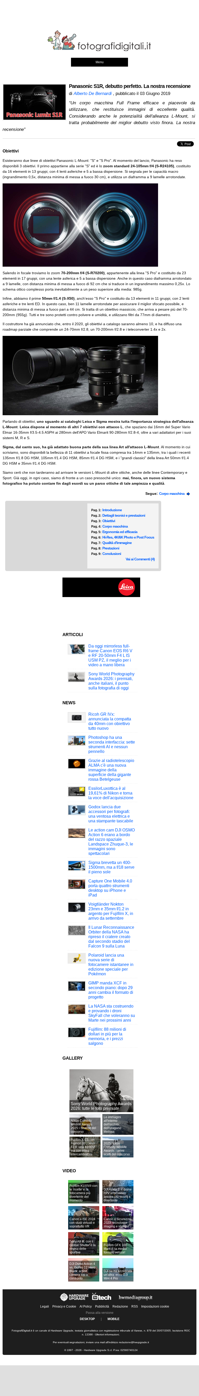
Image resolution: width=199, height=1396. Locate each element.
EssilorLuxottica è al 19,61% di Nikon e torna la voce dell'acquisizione (110, 793)
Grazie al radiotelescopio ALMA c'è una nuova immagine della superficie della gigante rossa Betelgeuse (111, 770)
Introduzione (112, 510)
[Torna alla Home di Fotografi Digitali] (99, 50)
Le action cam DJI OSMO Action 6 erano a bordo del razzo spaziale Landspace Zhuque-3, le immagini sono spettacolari (111, 842)
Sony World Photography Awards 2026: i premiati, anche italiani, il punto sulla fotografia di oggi (111, 681)
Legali (44, 1306)
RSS (134, 1306)
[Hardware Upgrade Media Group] (135, 1301)
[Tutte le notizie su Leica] (101, 596)
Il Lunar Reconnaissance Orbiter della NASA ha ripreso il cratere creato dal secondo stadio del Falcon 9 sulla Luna (111, 936)
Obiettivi (108, 521)
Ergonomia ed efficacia (119, 532)
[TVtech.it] (102, 1301)
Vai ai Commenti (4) (140, 559)
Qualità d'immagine (117, 543)
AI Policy (86, 1306)
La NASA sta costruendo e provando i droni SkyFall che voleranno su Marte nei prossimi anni (111, 1013)
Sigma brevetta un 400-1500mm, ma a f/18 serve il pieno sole (111, 867)
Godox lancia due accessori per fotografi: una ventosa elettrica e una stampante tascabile (110, 814)
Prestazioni (110, 548)
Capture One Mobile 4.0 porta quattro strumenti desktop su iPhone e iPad (110, 888)
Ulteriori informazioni (107, 1334)
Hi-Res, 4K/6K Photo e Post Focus (128, 537)
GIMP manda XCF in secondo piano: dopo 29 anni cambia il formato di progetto (110, 990)
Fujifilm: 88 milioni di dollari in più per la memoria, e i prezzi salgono (107, 1036)
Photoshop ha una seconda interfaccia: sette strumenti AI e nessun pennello (111, 744)
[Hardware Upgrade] (74, 1301)
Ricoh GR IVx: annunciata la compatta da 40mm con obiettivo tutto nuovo (109, 721)
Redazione (120, 1306)
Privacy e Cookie (64, 1306)
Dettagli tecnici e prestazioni (123, 515)
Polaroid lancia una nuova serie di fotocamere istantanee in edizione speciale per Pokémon (110, 964)
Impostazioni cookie (155, 1306)
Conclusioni (111, 554)
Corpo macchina (173, 493)
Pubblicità (102, 1306)
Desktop (87, 1319)
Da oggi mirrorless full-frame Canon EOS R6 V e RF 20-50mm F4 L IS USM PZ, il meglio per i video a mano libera (110, 655)
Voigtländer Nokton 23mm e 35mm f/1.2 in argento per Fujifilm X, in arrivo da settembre (110, 911)
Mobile (113, 1319)
